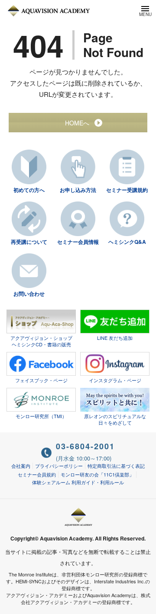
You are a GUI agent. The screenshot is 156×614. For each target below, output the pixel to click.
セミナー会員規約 (37, 474)
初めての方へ (29, 190)
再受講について (29, 242)
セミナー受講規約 (127, 190)
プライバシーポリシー (59, 465)
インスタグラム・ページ (115, 380)
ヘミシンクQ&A (127, 242)
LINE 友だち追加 (115, 337)
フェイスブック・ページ (41, 380)
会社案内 (20, 465)
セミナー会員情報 (78, 242)
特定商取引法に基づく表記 (116, 465)
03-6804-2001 (85, 446)
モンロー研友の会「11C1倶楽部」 (97, 474)
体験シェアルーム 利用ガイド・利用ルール (78, 482)
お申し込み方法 (78, 190)
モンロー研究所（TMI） (41, 416)
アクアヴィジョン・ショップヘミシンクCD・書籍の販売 (41, 341)
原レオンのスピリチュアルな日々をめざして (115, 419)
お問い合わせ (29, 293)
